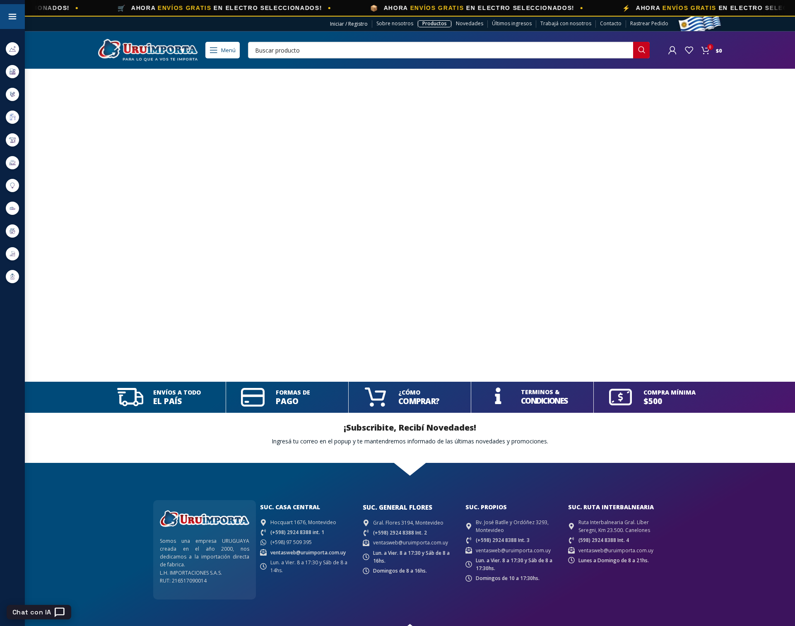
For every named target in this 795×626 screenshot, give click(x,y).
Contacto (611, 23)
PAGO (287, 401)
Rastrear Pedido (649, 23)
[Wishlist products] (689, 50)
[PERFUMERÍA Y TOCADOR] (12, 276)
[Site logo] (148, 49)
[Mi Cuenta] (672, 50)
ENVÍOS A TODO (177, 392)
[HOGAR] (12, 162)
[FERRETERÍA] (12, 94)
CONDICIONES (544, 400)
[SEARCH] (641, 50)
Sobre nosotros (394, 23)
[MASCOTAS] (12, 253)
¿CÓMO (409, 392)
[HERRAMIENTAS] (12, 139)
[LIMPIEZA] (12, 230)
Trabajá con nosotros (565, 23)
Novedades (469, 23)
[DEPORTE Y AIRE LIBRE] (12, 48)
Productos (434, 23)
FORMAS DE (293, 392)
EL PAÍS (167, 401)
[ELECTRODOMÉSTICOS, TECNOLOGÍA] (12, 71)
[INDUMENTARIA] (12, 208)
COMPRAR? (418, 401)
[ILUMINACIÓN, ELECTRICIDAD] (12, 185)
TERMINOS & (540, 392)
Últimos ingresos (512, 23)
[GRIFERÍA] (12, 117)
